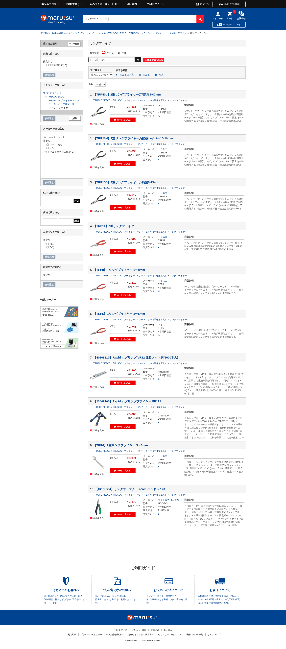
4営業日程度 (164, 112)
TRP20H (162, 152)
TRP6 (161, 459)
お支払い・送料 (138, 630)
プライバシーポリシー (91, 634)
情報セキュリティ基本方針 (141, 634)
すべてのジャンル (96, 33)
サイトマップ (214, 634)
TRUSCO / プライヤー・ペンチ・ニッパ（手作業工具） (158, 33)
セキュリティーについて (170, 634)
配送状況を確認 (231, 4)
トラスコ (162, 105)
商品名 (146, 74)
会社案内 (132, 4)
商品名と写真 (127, 74)
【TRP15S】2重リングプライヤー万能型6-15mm (126, 182)
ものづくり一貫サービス (103, 4)
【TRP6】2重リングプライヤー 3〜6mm (120, 445)
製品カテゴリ (49, 4)
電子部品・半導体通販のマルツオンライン (62, 33)
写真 (161, 74)
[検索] (200, 19)
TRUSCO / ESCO (117, 33)
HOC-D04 (163, 503)
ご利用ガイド (154, 4)
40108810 (163, 372)
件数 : (91, 84)
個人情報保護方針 (115, 634)
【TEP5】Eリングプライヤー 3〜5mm (119, 313)
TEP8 (161, 284)
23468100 (163, 415)
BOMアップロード (232, 24)
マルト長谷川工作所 (168, 500)
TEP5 (161, 328)
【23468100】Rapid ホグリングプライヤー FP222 (127, 401)
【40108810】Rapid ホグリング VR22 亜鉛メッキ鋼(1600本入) (135, 357)
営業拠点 (155, 630)
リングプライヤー (178, 100)
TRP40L (162, 109)
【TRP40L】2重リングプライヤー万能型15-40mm (127, 94)
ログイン (204, 4)
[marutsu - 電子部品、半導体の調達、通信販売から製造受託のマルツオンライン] (57, 19)
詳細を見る (98, 123)
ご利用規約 (71, 634)
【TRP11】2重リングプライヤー (115, 226)
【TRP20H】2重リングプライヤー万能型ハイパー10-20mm (133, 138)
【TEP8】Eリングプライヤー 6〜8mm (119, 270)
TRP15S (162, 196)
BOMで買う (73, 4)
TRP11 (161, 240)
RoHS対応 (163, 510)
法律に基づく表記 (194, 634)
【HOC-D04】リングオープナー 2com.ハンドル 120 (130, 489)
